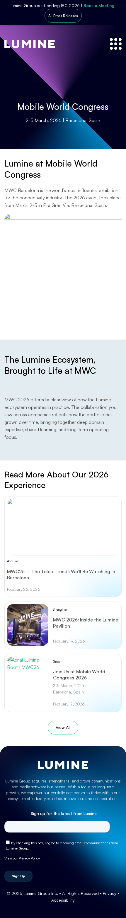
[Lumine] (29, 44)
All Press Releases (63, 15)
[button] (116, 44)
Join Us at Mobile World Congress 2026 (79, 675)
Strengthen (60, 609)
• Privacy (109, 893)
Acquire (12, 561)
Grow (56, 662)
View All (63, 727)
